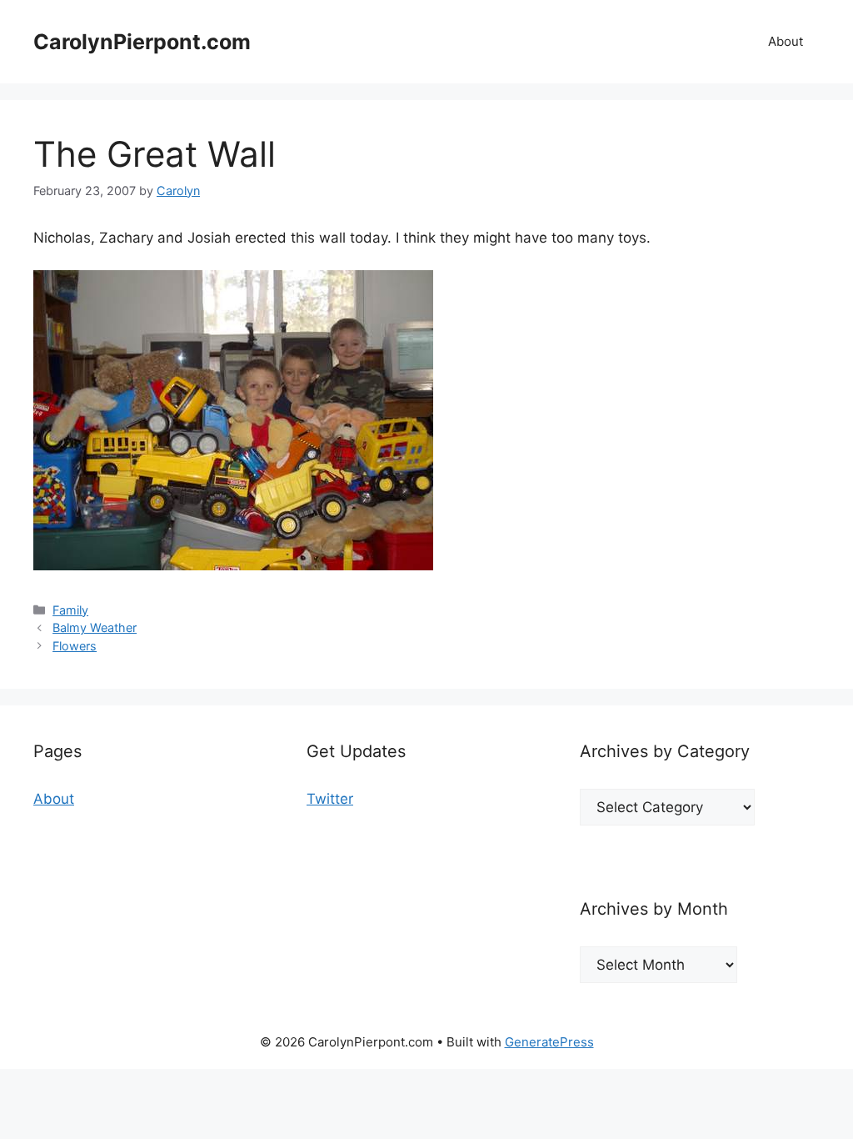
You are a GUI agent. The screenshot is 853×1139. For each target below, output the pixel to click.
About (785, 41)
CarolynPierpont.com (142, 41)
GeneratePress (549, 1042)
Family (70, 610)
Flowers (74, 646)
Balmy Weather (94, 627)
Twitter (330, 798)
